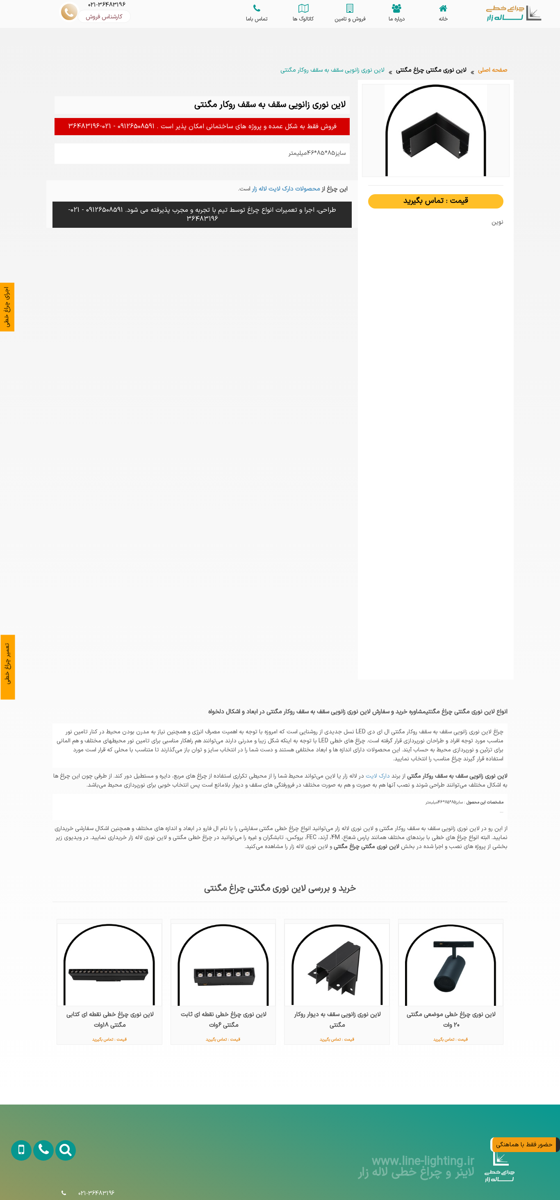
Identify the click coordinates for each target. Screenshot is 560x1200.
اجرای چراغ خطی (6, 307)
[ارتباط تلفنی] (37, 1183)
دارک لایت (377, 776)
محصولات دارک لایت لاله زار (285, 188)
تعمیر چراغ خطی (7, 663)
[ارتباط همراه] (16, 1183)
